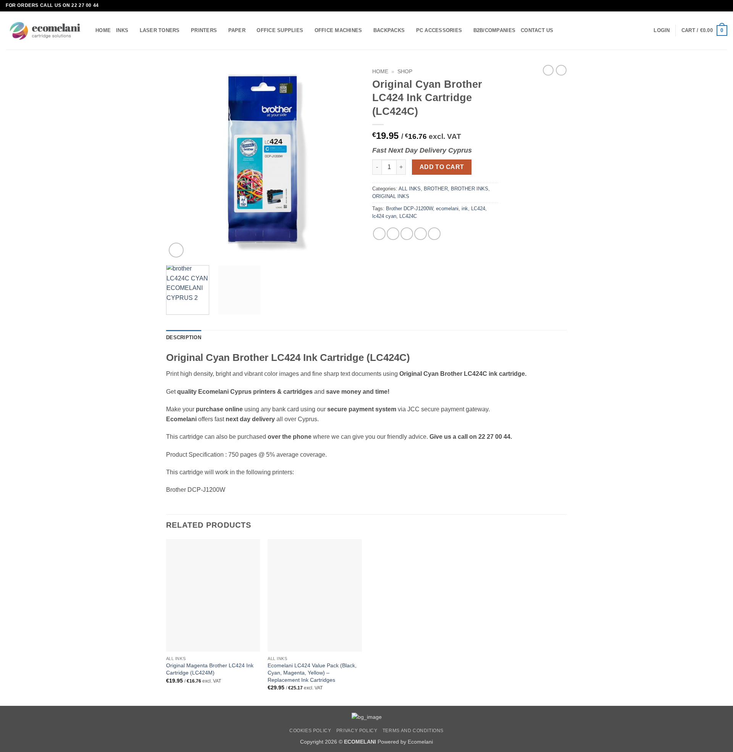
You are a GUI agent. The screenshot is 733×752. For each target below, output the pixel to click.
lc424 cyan (384, 216)
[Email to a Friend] (406, 233)
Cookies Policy (310, 730)
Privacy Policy (357, 730)
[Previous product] (561, 70)
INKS (122, 30)
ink (465, 208)
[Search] (562, 30)
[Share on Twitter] (393, 233)
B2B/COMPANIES (494, 30)
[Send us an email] (723, 5)
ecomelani (447, 208)
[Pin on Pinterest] (420, 233)
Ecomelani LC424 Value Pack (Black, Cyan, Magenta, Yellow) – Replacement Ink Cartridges (312, 672)
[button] (662, 30)
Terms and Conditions (413, 730)
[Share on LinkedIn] (434, 233)
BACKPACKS (389, 30)
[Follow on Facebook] (716, 5)
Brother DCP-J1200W (409, 208)
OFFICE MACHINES (338, 30)
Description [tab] (183, 337)
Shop (404, 71)
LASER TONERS (160, 30)
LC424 (478, 208)
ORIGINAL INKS (390, 196)
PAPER (236, 30)
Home (380, 71)
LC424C (408, 216)
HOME (103, 30)
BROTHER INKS (469, 189)
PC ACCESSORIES (439, 30)
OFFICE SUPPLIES (280, 30)
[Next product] (548, 70)
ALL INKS (410, 189)
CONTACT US (537, 30)
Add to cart (442, 167)
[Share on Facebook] (379, 233)
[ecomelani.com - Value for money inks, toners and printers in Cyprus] (45, 31)
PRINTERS (204, 30)
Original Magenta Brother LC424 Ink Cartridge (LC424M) (209, 669)
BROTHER (436, 189)
